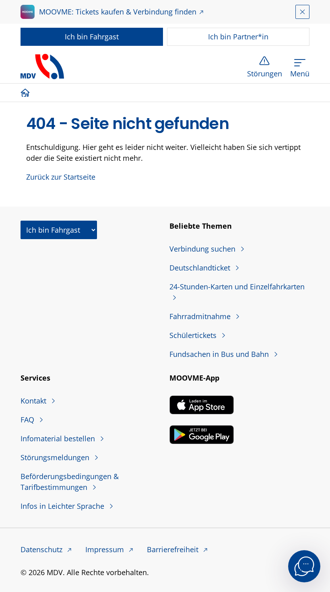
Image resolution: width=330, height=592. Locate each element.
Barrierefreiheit (173, 549)
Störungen (264, 73)
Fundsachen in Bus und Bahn (220, 354)
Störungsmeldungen (56, 457)
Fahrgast (92, 36)
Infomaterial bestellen (59, 438)
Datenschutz (42, 549)
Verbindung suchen (203, 249)
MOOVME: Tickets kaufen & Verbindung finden (117, 11)
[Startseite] (27, 92)
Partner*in (238, 36)
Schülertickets (194, 335)
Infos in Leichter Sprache (63, 506)
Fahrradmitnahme (201, 316)
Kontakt (34, 401)
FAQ (28, 419)
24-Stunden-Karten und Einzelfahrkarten (237, 286)
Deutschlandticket (200, 267)
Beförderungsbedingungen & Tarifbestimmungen (70, 481)
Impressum (105, 549)
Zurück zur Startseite (60, 177)
